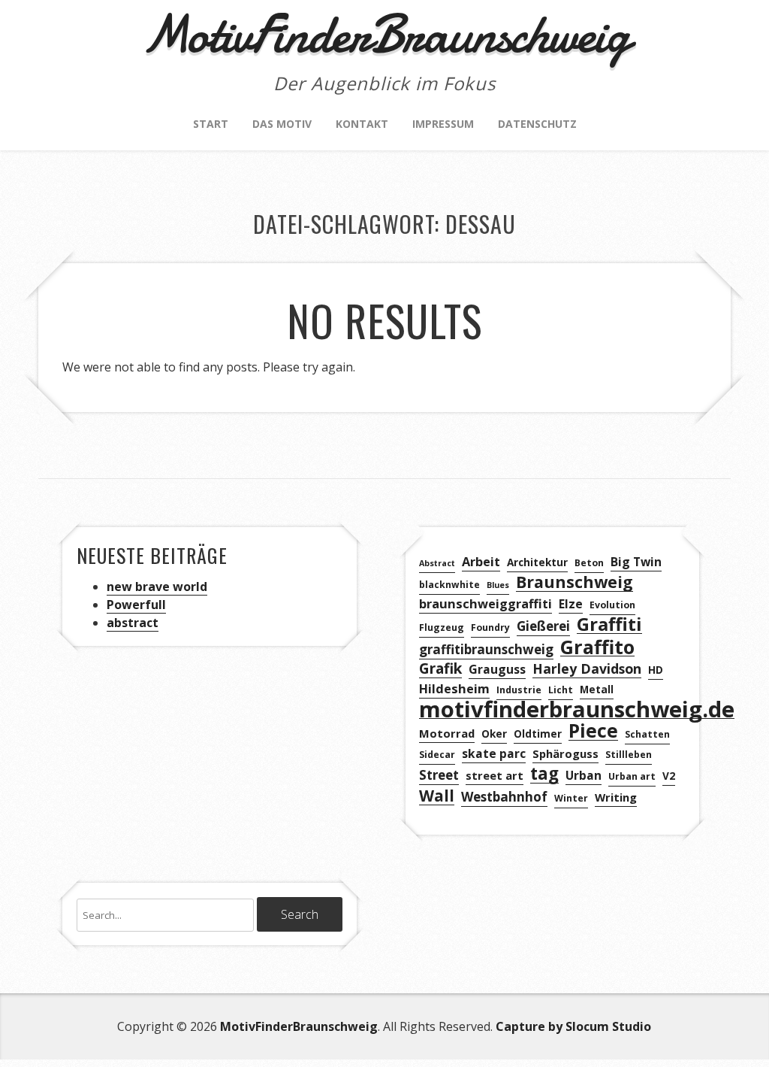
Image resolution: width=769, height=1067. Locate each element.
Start (210, 124)
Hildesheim (454, 689)
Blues (498, 585)
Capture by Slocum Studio (573, 1026)
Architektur (537, 562)
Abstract (437, 563)
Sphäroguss (565, 753)
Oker (494, 733)
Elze (571, 604)
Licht (560, 690)
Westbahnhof (504, 796)
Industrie (518, 690)
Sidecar (437, 754)
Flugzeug (441, 627)
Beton (589, 562)
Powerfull (136, 604)
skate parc (494, 753)
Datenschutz (537, 124)
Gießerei (543, 626)
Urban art (632, 776)
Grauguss (497, 669)
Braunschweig (574, 582)
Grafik (440, 668)
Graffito (597, 647)
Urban (583, 775)
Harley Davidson (586, 668)
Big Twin (636, 561)
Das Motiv (282, 124)
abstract (132, 622)
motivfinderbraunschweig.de (576, 709)
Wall (436, 796)
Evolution (612, 605)
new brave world (157, 586)
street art (494, 775)
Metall (597, 689)
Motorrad (447, 733)
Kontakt (362, 124)
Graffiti (609, 624)
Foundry (490, 627)
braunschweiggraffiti (485, 604)
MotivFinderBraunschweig (299, 1026)
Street (439, 775)
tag (544, 774)
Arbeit (481, 561)
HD (655, 669)
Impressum (443, 124)
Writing (616, 797)
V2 (668, 775)
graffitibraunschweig (486, 649)
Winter (571, 798)
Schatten (647, 734)
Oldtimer (538, 733)
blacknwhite (449, 584)
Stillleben (628, 754)
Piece (593, 731)
